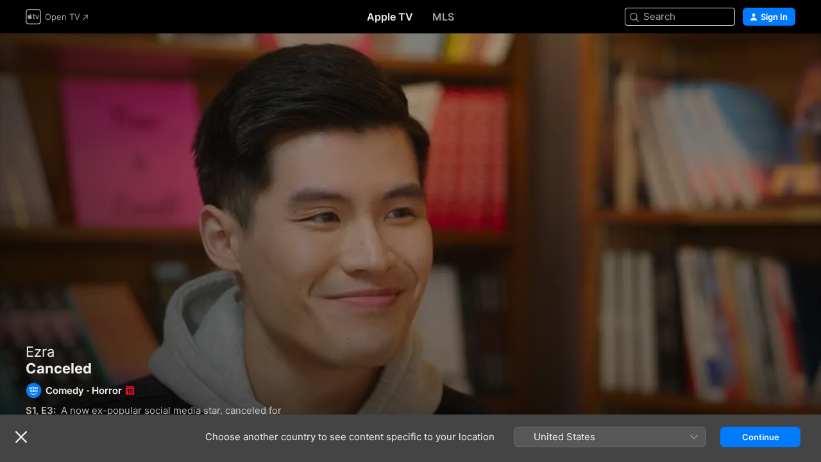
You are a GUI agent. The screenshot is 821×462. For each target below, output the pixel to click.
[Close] (21, 437)
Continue (760, 437)
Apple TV (390, 16)
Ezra (40, 351)
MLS (443, 16)
